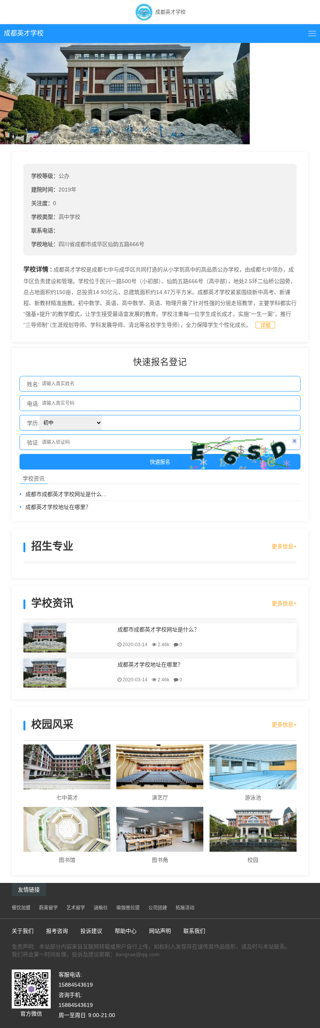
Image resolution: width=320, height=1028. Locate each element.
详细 (265, 325)
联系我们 (194, 931)
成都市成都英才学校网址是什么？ (158, 629)
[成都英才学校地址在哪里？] (68, 673)
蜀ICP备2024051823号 (191, 954)
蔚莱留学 (48, 908)
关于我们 (23, 931)
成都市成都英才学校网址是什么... (63, 494)
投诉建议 (91, 931)
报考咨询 (57, 931)
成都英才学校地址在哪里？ (55, 507)
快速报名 (160, 462)
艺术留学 (75, 908)
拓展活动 (185, 908)
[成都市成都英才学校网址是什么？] (68, 637)
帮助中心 (126, 931)
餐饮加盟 (21, 908)
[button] (312, 33)
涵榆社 (101, 908)
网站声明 (160, 931)
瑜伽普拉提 (128, 908)
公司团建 (157, 908)
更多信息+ (284, 546)
